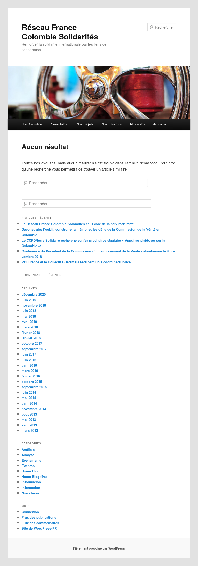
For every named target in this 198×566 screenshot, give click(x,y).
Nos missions (112, 124)
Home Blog (30, 471)
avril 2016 (29, 365)
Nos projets (85, 124)
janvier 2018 (31, 337)
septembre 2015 (34, 386)
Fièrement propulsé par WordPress (99, 548)
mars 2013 (30, 430)
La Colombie (32, 124)
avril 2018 (29, 321)
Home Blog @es (34, 476)
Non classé (30, 493)
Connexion (30, 511)
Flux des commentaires (40, 522)
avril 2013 (29, 425)
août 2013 (29, 414)
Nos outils (137, 124)
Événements (31, 460)
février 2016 (31, 376)
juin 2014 (29, 392)
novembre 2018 (34, 305)
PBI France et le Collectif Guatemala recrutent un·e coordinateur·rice (76, 261)
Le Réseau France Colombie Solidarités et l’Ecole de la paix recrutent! (78, 223)
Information (31, 487)
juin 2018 (29, 310)
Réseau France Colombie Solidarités (60, 31)
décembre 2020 (34, 294)
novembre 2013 (34, 408)
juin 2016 (29, 359)
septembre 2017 (34, 348)
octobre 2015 (32, 381)
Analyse (28, 454)
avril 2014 (29, 403)
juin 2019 (29, 299)
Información (31, 481)
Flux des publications (39, 517)
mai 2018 (29, 316)
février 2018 (31, 332)
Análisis (28, 449)
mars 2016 (30, 370)
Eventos (28, 465)
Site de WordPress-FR (39, 528)
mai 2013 (29, 419)
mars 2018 (30, 327)
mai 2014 (29, 397)
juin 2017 (29, 354)
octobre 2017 (32, 343)
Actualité (159, 124)
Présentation (59, 124)
